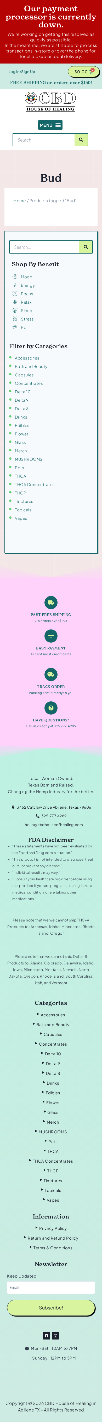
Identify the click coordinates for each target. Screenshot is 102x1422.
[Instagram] (55, 1336)
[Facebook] (46, 1336)
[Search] (81, 140)
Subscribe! (51, 1307)
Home (19, 200)
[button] (50, 125)
